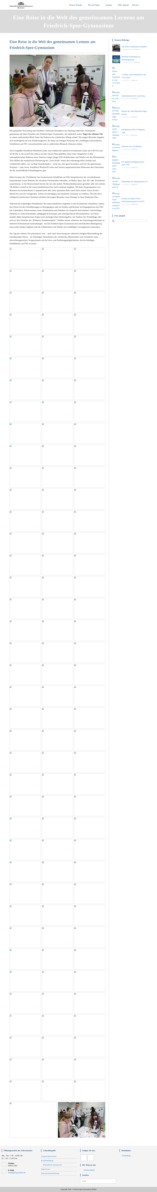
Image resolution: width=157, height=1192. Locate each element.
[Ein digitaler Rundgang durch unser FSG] (116, 164)
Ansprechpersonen (48, 1156)
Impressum (45, 1169)
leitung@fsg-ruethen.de (17, 1173)
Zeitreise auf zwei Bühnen (131, 146)
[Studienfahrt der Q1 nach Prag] (116, 97)
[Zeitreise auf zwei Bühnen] (116, 147)
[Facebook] (84, 1158)
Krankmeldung (47, 1161)
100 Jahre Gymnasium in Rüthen (134, 47)
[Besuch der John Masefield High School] (116, 113)
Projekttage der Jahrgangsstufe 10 (134, 182)
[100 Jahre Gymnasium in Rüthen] (116, 48)
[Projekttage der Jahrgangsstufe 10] (116, 183)
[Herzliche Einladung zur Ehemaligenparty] (116, 59)
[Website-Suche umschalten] (146, 5)
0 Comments (136, 49)
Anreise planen (89, 1170)
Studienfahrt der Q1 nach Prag (133, 96)
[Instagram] (91, 1158)
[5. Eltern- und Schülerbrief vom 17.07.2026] (116, 77)
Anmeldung (126, 1156)
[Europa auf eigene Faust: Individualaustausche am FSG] (116, 201)
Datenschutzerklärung (50, 1173)
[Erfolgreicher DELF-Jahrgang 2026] (116, 132)
